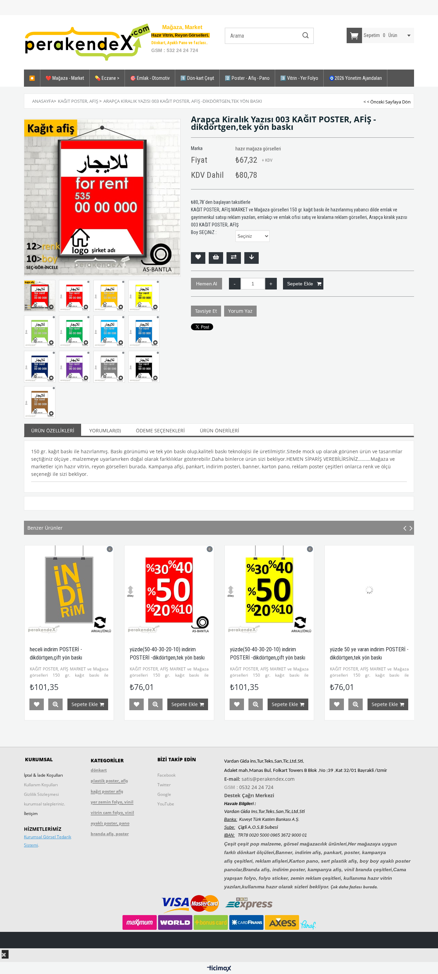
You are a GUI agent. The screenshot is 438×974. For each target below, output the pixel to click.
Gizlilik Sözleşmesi (41, 794)
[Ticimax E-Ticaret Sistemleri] (219, 968)
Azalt (235, 283)
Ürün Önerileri (219, 430)
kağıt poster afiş (107, 791)
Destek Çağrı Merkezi (249, 795)
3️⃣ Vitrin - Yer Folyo (299, 78)
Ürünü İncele (55, 704)
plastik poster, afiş (109, 781)
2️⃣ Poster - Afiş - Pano (247, 78)
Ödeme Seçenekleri (160, 430)
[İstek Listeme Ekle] (216, 258)
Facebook (166, 775)
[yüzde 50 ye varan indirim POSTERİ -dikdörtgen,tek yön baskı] (269, 590)
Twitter (164, 785)
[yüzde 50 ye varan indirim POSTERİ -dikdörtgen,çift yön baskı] (369, 590)
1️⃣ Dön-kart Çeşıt (197, 78)
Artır (271, 283)
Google (164, 794)
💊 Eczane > (107, 78)
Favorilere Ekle (36, 704)
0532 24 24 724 (256, 787)
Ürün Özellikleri (52, 430)
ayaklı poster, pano (110, 823)
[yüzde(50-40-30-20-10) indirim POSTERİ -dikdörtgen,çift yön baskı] (169, 590)
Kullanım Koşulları (41, 785)
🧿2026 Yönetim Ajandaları (355, 78)
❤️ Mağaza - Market (65, 78)
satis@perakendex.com (268, 779)
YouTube (165, 804)
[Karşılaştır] (234, 258)
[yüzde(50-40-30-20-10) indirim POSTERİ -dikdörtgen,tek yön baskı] (69, 590)
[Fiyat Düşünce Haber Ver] (251, 258)
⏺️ (32, 78)
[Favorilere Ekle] (198, 258)
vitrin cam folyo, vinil (112, 812)
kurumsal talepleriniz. (44, 804)
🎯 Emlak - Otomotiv (150, 78)
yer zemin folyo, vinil (112, 802)
